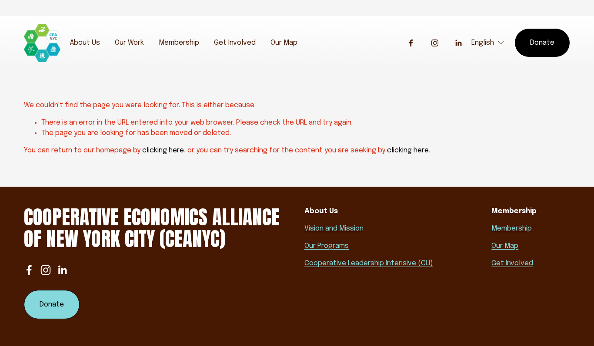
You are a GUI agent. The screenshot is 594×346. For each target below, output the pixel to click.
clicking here (163, 150)
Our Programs (326, 246)
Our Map (283, 42)
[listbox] (488, 43)
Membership (179, 42)
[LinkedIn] (458, 43)
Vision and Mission (334, 228)
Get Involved (235, 42)
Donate (542, 42)
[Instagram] (434, 43)
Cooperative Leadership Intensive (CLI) (368, 263)
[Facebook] (411, 43)
